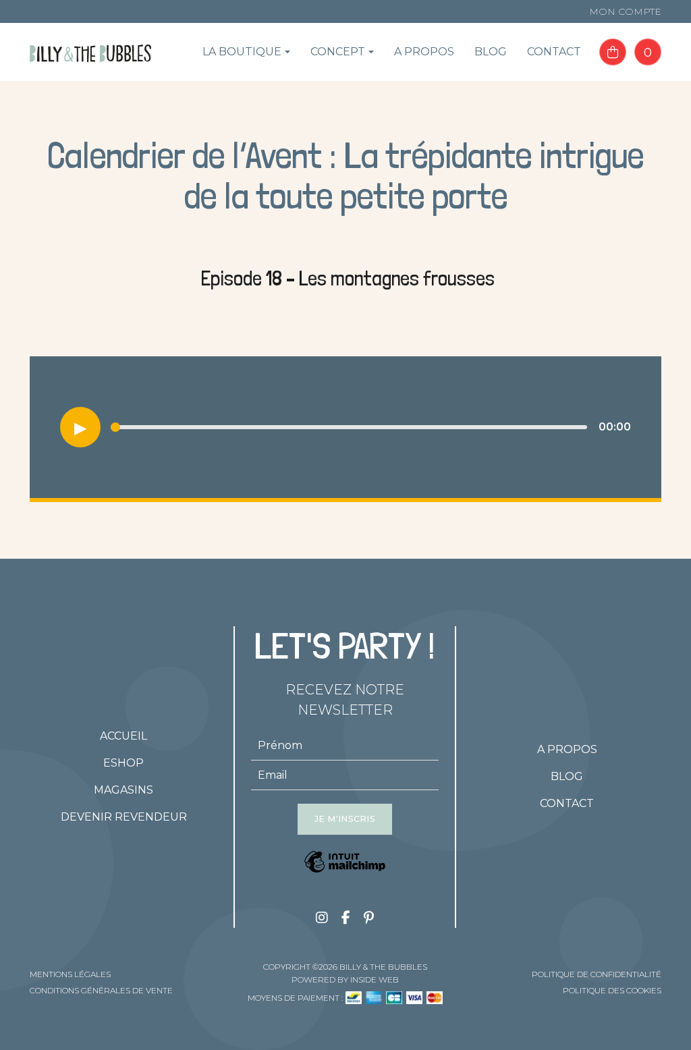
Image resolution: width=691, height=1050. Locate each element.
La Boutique (241, 51)
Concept (337, 51)
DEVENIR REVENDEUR (124, 816)
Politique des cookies (612, 990)
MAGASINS (123, 789)
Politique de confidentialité (596, 974)
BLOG (567, 776)
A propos (424, 51)
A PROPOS (567, 749)
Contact (554, 51)
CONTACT (567, 803)
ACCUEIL (123, 735)
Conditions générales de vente (101, 990)
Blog (490, 51)
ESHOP (123, 762)
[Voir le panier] (612, 51)
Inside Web (374, 979)
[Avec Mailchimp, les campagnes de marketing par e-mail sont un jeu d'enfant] (345, 864)
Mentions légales (70, 974)
